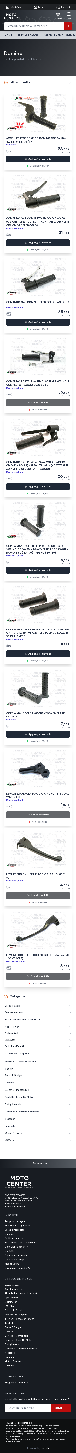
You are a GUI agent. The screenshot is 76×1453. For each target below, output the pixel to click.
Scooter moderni (14, 1012)
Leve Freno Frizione (15, 961)
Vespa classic (12, 1005)
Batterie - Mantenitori (17, 1089)
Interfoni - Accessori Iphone (19, 1319)
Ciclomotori (11, 1033)
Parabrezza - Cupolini (16, 1314)
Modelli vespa (12, 1263)
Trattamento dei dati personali (21, 1242)
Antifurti (9, 1068)
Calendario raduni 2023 (17, 1268)
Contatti (9, 1251)
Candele (9, 1331)
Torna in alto (39, 1163)
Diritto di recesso (14, 1238)
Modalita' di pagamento (17, 1225)
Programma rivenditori (16, 1382)
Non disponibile (40, 402)
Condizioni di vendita (16, 1255)
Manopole (11, 144)
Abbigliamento (13, 1104)
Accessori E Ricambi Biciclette (21, 1348)
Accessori (10, 1118)
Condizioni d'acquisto (16, 1246)
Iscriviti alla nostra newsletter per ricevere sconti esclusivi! (37, 1399)
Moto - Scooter (13, 1133)
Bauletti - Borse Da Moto (18, 1340)
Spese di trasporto (14, 1229)
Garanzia (9, 1234)
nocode (45, 1448)
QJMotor (10, 1139)
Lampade (9, 1357)
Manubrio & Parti (14, 228)
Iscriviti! (58, 1407)
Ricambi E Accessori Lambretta (21, 1293)
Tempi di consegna (15, 1221)
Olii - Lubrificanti (14, 1046)
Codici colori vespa (15, 1259)
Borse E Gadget (13, 1075)
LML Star (10, 1039)
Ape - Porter (12, 1026)
